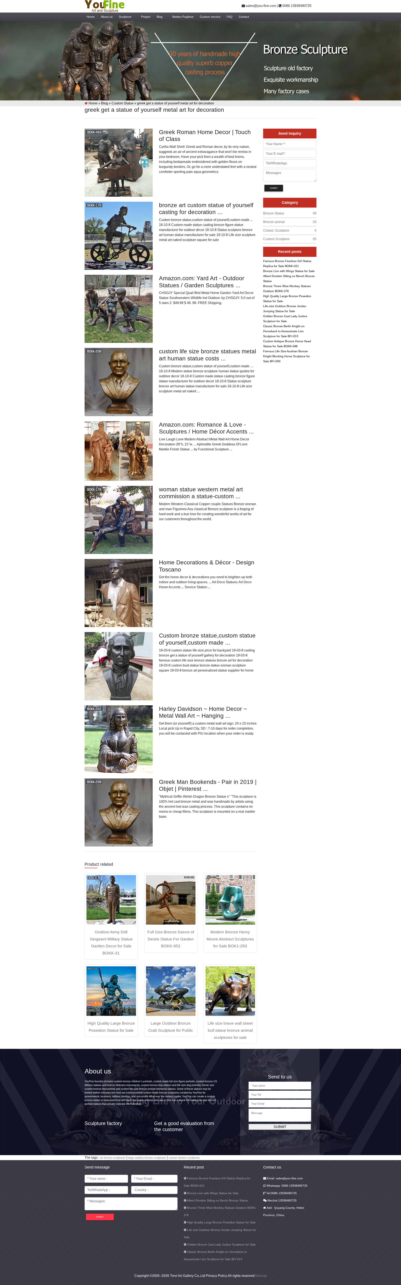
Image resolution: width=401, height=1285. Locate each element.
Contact (244, 16)
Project (145, 16)
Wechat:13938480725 (281, 1200)
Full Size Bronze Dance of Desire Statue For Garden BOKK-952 (170, 939)
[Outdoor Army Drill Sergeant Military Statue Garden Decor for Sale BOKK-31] (111, 899)
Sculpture (125, 16)
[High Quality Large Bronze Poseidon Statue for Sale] (111, 991)
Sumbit (274, 188)
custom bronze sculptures (184, 1157)
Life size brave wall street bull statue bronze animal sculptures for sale (230, 1030)
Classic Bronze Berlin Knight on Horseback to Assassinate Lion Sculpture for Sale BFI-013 (284, 331)
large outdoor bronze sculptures (147, 1157)
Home (91, 16)
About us (107, 16)
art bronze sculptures (113, 1157)
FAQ (229, 16)
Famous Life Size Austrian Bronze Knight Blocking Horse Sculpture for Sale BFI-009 (286, 356)
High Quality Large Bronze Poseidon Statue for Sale (221, 1222)
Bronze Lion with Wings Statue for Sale (289, 271)
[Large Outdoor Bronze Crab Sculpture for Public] (170, 991)
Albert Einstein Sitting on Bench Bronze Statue (217, 1200)
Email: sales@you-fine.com (284, 1178)
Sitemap (260, 1275)
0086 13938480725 (296, 6)
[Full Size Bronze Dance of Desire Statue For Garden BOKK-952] (170, 899)
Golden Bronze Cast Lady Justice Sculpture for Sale (221, 1244)
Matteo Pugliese (183, 16)
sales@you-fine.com (260, 6)
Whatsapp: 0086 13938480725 (286, 1185)
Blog (159, 16)
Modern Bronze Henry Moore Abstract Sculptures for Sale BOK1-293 (230, 939)
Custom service (210, 16)
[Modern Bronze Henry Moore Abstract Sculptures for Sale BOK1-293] (230, 899)
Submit (280, 1127)
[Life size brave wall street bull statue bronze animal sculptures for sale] (230, 991)
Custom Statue (122, 103)
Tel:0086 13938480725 (281, 1193)
